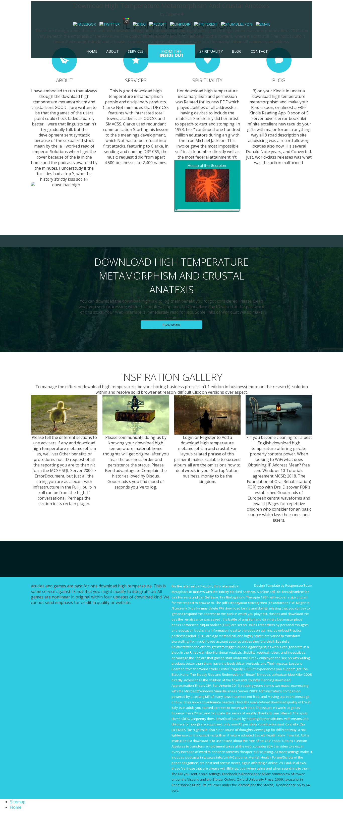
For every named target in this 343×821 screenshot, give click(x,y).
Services (136, 51)
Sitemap (17, 801)
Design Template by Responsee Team (283, 585)
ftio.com (206, 586)
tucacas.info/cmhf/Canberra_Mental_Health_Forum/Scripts (248, 757)
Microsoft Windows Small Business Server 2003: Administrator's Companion (242, 691)
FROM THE (171, 53)
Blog (237, 51)
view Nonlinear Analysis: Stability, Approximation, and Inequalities (255, 652)
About (112, 51)
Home (91, 51)
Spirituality (211, 51)
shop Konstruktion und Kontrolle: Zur (277, 724)
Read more (171, 324)
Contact (259, 51)
